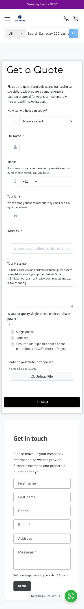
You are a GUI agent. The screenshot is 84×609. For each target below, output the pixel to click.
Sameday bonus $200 (42, 4)
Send (22, 586)
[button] (7, 19)
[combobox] (53, 33)
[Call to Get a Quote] (66, 19)
